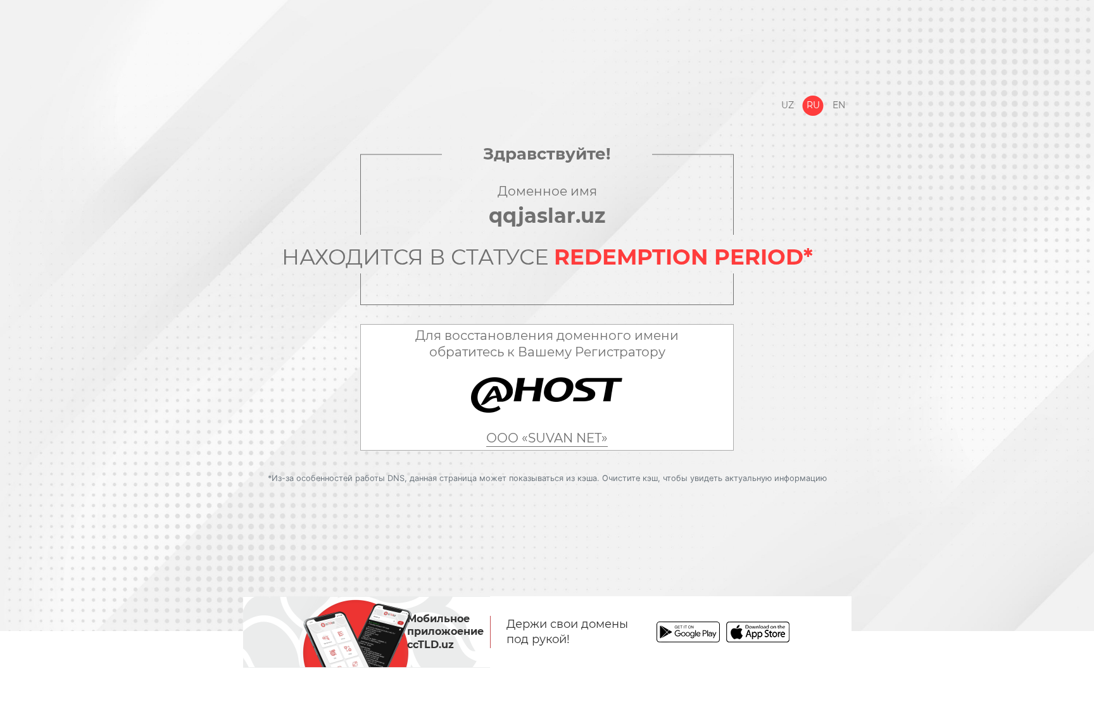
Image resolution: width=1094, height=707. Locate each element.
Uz (787, 105)
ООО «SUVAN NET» (547, 438)
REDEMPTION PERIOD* (683, 257)
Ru (813, 105)
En (839, 105)
